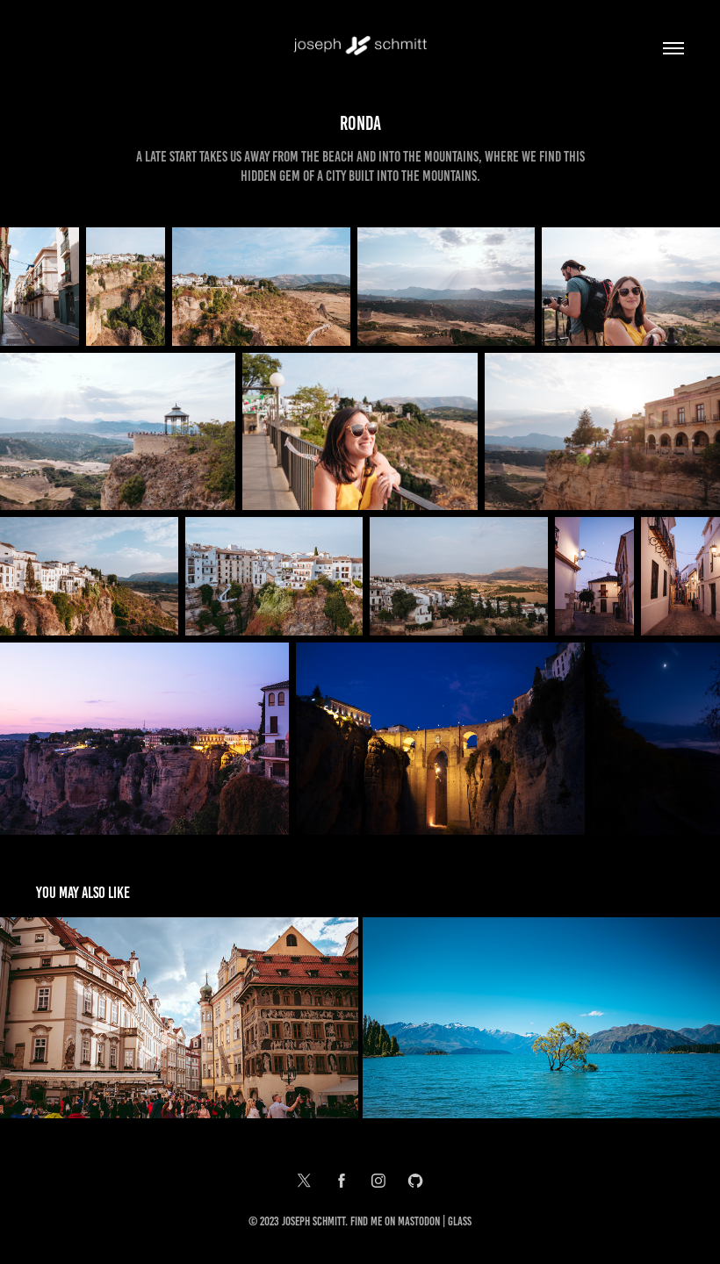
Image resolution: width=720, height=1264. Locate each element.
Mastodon (419, 1221)
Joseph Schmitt (313, 1221)
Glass (460, 1221)
